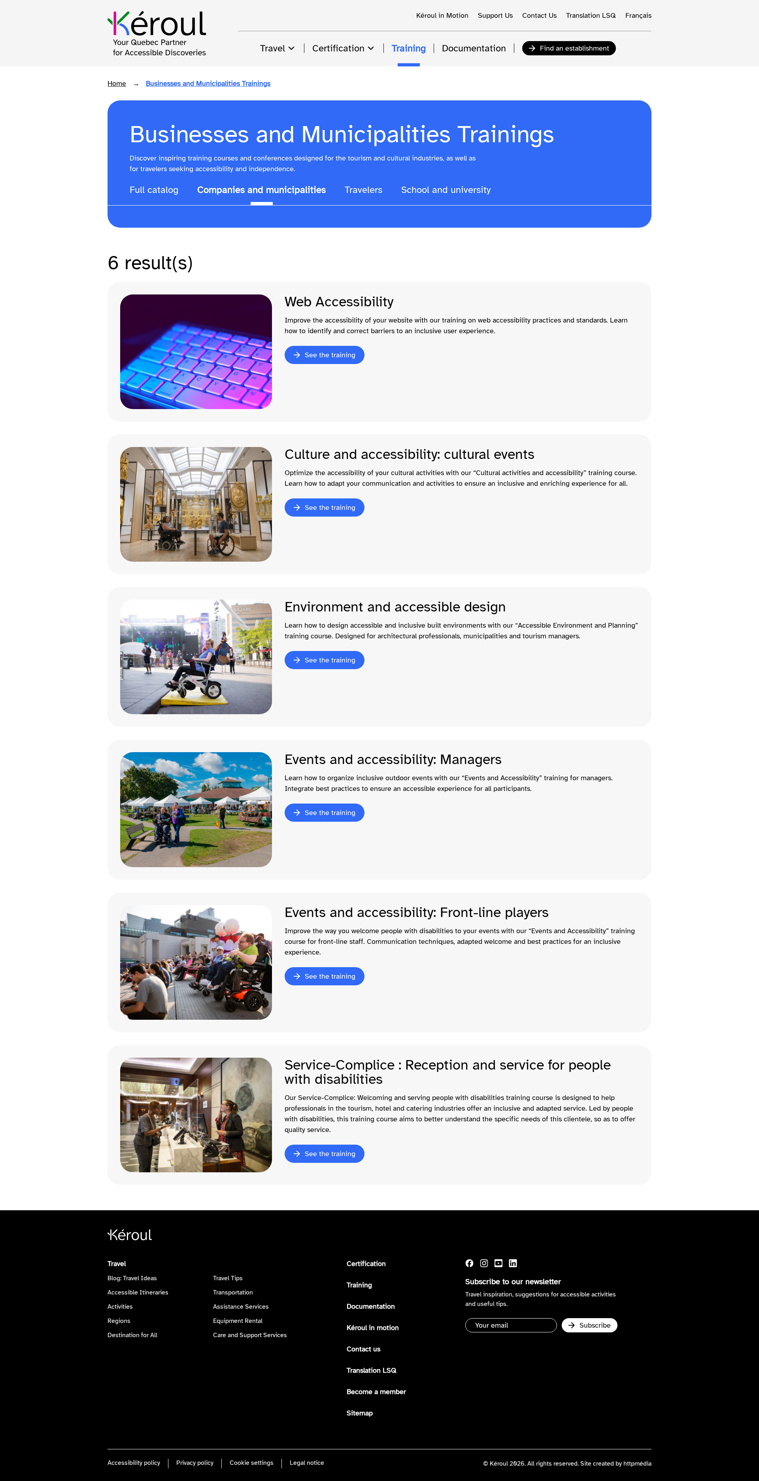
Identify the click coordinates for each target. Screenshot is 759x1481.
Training (359, 1285)
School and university (446, 190)
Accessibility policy (134, 1463)
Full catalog (154, 190)
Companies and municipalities (261, 190)
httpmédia (637, 1464)
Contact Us (539, 15)
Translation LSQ (591, 15)
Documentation (371, 1306)
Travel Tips (228, 1278)
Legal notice (307, 1463)
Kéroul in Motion (442, 15)
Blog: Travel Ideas (132, 1278)
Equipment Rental (237, 1321)
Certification (366, 1263)
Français (638, 15)
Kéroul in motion (373, 1327)
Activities (120, 1307)
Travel (117, 1263)
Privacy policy (194, 1463)
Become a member (376, 1391)
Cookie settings (252, 1463)
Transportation (233, 1292)
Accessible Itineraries (138, 1292)
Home (117, 83)
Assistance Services (241, 1307)
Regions (119, 1321)
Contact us (363, 1349)
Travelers (363, 190)
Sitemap (360, 1413)
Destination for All (132, 1335)
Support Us (495, 15)
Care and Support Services (250, 1335)
